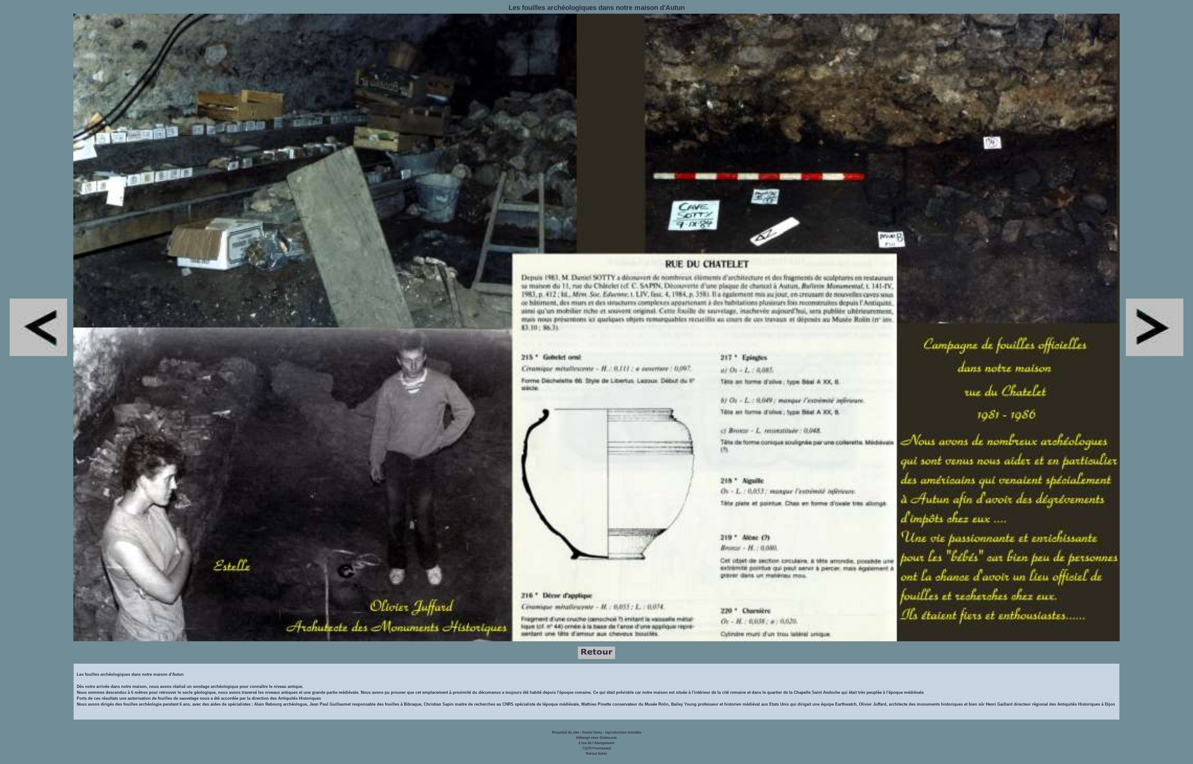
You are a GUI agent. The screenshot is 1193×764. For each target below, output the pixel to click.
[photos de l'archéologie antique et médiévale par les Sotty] (596, 657)
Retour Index (596, 753)
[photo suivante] (38, 354)
